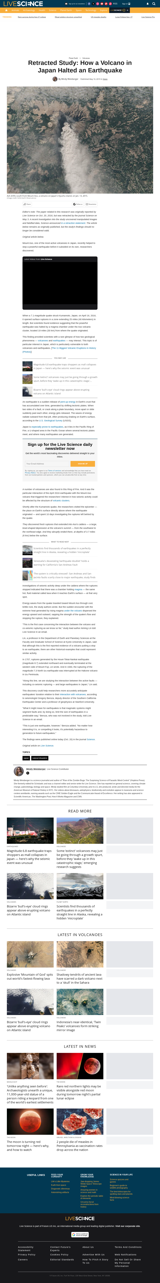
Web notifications (125, 1254)
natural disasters (39, 758)
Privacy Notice (30, 473)
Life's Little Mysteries (60, 1181)
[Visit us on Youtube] (101, 3)
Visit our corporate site (127, 1226)
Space (79, 10)
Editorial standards (62, 1259)
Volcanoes (86, 58)
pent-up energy (68, 402)
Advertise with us (93, 1254)
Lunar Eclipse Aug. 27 (123, 17)
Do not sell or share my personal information (128, 1262)
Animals (15, 10)
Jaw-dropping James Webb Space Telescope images (91, 1183)
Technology (91, 10)
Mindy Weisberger (69, 79)
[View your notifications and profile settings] (147, 3)
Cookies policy (59, 1254)
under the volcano (73, 610)
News (105, 79)
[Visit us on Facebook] (89, 3)
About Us (88, 1247)
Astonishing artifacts (60, 1192)
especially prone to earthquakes (47, 427)
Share (29, 204)
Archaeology (29, 10)
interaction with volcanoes (73, 694)
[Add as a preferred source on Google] (80, 1234)
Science (52, 10)
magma (78, 589)
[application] (60, 283)
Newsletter (92, 204)
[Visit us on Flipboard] (106, 3)
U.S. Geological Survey (50, 420)
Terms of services (55, 471)
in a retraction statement (73, 223)
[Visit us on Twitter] (93, 3)
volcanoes (43, 340)
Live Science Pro (148, 17)
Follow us (79, 204)
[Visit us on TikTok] (110, 3)
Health (42, 10)
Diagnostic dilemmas (60, 1189)
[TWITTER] (28, 773)
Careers (23, 1259)
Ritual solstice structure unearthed (68, 17)
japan (26, 758)
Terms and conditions (128, 1247)
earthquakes (59, 340)
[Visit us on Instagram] (97, 3)
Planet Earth (66, 10)
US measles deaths (98, 17)
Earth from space (58, 1185)
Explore (103, 10)
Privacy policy (27, 1254)
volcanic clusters (61, 500)
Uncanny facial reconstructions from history (89, 1204)
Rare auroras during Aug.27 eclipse (32, 17)
